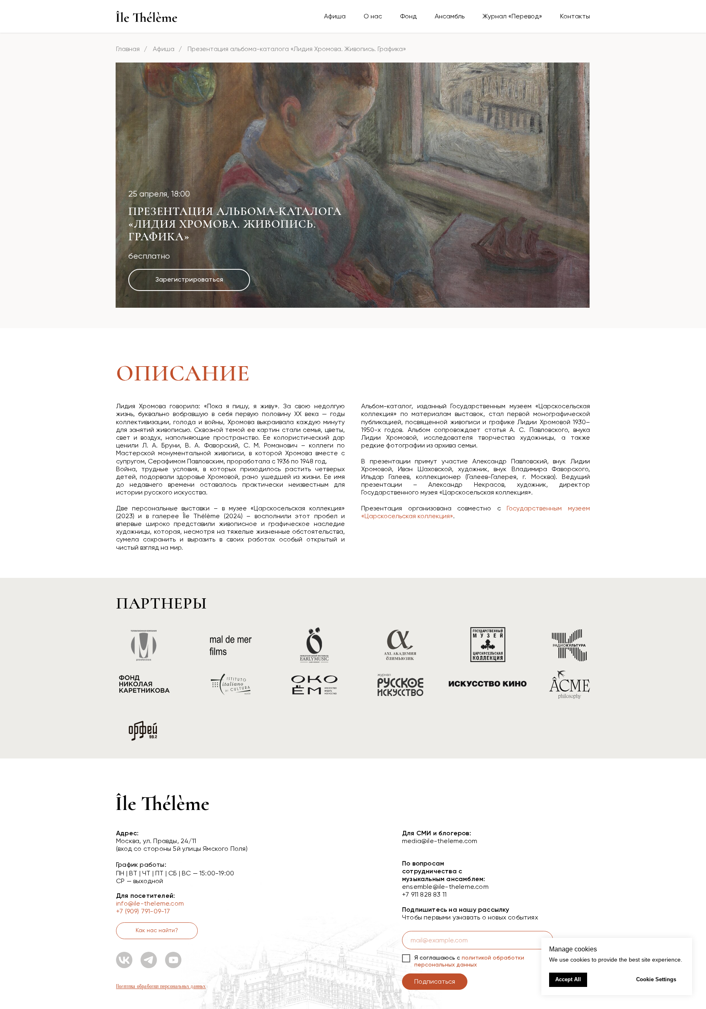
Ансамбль (450, 16)
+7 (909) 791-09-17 (143, 911)
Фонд (408, 16)
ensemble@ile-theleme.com (445, 886)
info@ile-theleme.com (150, 903)
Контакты (575, 16)
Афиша (335, 16)
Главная (128, 49)
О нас (373, 16)
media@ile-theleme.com (439, 841)
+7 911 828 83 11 (424, 894)
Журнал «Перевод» (512, 16)
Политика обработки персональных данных (161, 986)
